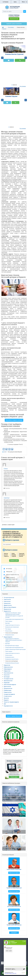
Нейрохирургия (8, 669)
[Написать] (8, 60)
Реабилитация (7, 690)
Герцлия (14, 556)
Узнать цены (14, 777)
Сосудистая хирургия (9, 694)
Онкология (6, 674)
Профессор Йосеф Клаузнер (14, 924)
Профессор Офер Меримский (14, 887)
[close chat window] (24, 941)
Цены (15, 1)
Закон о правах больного (14, 716)
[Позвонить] (20, 60)
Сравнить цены (14, 560)
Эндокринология (8, 706)
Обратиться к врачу (14, 872)
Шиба (13, 553)
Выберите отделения (12, 540)
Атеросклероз (8, 631)
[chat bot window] (15, 957)
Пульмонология (8, 688)
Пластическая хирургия (10, 684)
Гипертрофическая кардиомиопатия (14, 619)
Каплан (21, 556)
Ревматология (7, 692)
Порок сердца (8, 621)
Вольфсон (21, 554)
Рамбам (14, 554)
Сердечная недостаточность (12, 625)
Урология (6, 698)
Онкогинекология (8, 673)
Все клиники (23, 86)
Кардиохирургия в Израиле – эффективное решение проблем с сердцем (13, 640)
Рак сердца (8, 629)
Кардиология (7, 611)
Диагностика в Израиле (10, 607)
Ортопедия (7, 676)
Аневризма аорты (9, 634)
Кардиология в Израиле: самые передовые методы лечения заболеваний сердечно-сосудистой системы (14, 615)
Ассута (6, 554)
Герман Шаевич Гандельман (14, 869)
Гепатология (7, 601)
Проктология (7, 686)
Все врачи (14, 932)
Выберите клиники (11, 550)
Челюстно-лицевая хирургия (11, 702)
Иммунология (7, 609)
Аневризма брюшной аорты (12, 663)
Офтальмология (8, 680)
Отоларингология (8, 678)
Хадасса (6, 556)
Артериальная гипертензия (12, 627)
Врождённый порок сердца (12, 645)
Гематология (7, 599)
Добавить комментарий (8, 524)
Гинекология (7, 603)
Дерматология (8, 605)
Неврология (7, 665)
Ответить (7, 488)
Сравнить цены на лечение (14, 23)
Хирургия (6, 700)
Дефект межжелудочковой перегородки (15, 649)
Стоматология (8, 696)
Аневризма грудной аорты (11, 659)
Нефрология (7, 671)
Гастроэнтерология (9, 597)
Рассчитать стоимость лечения (14, 420)
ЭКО (5, 704)
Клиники (6, 1)
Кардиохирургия (8, 637)
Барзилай (21, 553)
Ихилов (6, 553)
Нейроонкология (8, 667)
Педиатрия (6, 682)
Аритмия (7, 623)
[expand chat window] (23, 941)
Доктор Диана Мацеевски (14, 906)
